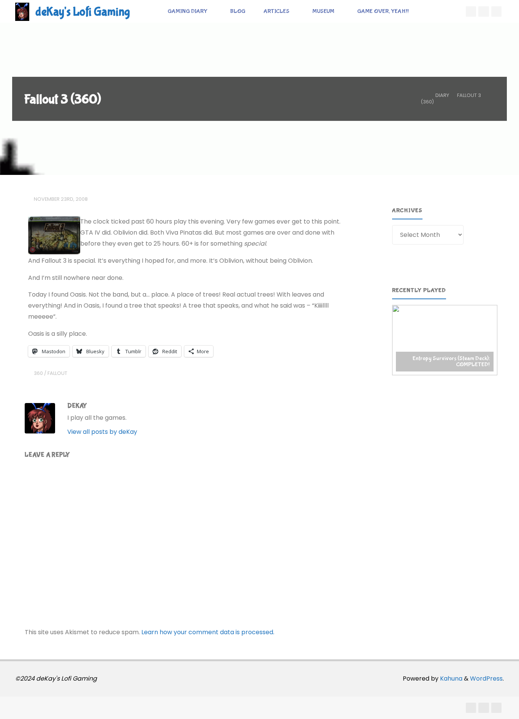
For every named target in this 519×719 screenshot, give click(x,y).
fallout (57, 373)
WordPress (486, 678)
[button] (444, 340)
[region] (444, 340)
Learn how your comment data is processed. (207, 632)
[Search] (426, 11)
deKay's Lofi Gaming (82, 12)
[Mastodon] (496, 11)
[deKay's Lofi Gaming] (22, 11)
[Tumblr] (483, 11)
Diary (442, 95)
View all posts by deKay (102, 431)
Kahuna (450, 678)
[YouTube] (471, 11)
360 (38, 373)
